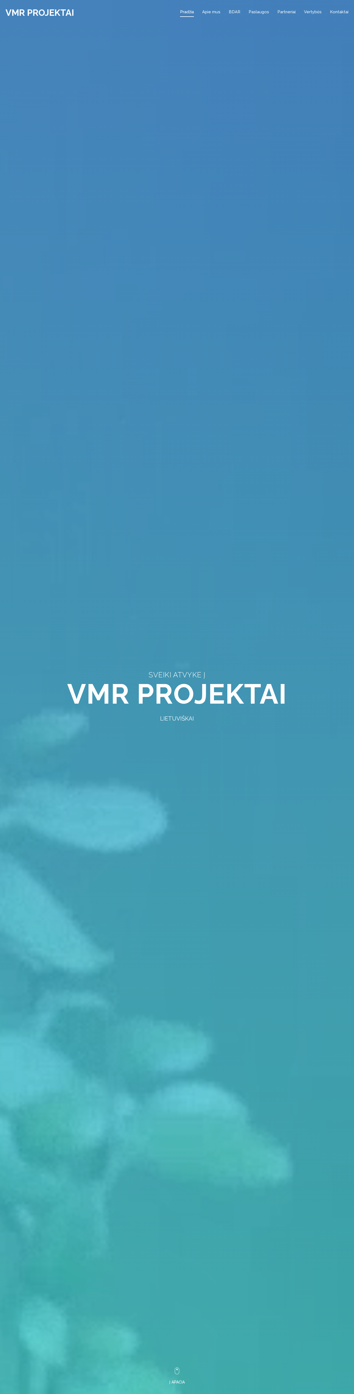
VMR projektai (40, 12)
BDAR (234, 11)
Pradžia (187, 11)
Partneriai (286, 11)
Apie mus (211, 11)
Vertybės (313, 11)
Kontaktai (339, 11)
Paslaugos (259, 11)
